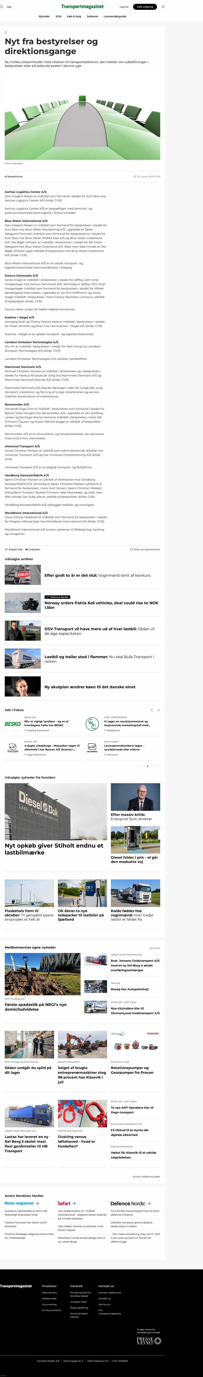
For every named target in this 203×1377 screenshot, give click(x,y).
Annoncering (49, 1304)
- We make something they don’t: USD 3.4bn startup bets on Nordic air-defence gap (135, 1238)
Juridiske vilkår (78, 1301)
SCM (58, 16)
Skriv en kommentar (147, 549)
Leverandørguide (115, 16)
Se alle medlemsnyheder (146, 1176)
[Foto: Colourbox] (82, 116)
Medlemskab (49, 1298)
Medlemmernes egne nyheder (30, 947)
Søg (9, 6)
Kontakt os (104, 1298)
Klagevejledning (79, 1307)
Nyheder (44, 16)
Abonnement (49, 1292)
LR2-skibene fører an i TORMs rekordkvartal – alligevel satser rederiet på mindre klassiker (82, 1214)
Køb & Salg (74, 16)
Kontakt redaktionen (109, 1292)
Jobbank (92, 16)
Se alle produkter (51, 1310)
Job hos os (104, 1304)
